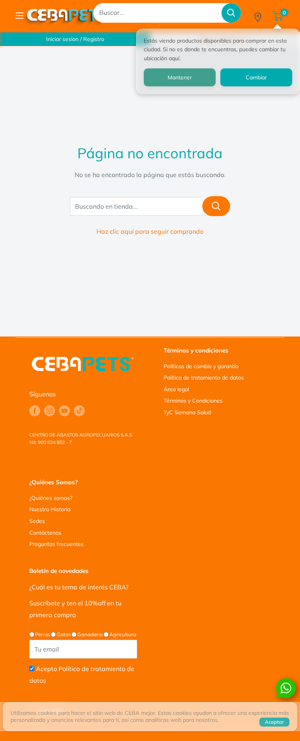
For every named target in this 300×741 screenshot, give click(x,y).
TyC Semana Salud (187, 412)
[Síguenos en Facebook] (34, 410)
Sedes (37, 520)
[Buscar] (231, 13)
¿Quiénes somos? (50, 497)
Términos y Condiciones (193, 400)
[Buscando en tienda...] (216, 206)
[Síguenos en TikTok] (79, 410)
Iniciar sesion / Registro (75, 39)
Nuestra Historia (49, 509)
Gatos (64, 634)
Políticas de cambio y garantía (201, 366)
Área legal (176, 389)
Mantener (180, 77)
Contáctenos (45, 532)
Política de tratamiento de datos (204, 377)
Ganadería (90, 634)
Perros (42, 634)
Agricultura (122, 634)
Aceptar (274, 722)
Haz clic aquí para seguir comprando (150, 231)
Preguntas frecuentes (56, 544)
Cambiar (256, 77)
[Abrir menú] (19, 16)
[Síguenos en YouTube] (64, 410)
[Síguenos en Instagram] (49, 410)
